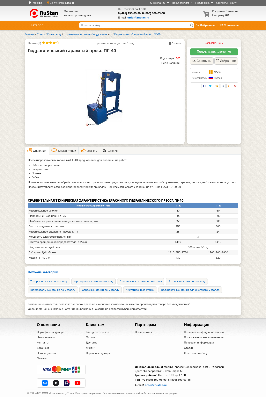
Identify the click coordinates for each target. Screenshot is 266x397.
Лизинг (90, 347)
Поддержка (202, 2)
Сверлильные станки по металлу (141, 281)
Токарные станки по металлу (48, 281)
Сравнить (203, 60)
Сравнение (231, 25)
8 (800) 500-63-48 (153, 13)
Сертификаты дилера (50, 332)
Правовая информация (199, 342)
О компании (158, 2)
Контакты (222, 2)
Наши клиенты (46, 337)
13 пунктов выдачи (62, 2)
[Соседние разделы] (109, 34)
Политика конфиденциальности (204, 332)
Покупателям (181, 2)
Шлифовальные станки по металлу (52, 289)
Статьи (188, 347)
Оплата (90, 337)
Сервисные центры (98, 353)
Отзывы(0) (34, 43)
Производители (46, 353)
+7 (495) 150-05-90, (154, 379)
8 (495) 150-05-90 (129, 13)
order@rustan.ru (156, 384)
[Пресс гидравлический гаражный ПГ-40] (104, 97)
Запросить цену (214, 42)
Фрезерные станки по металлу (93, 281)
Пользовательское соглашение (204, 337)
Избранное (207, 25)
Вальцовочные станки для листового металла (190, 289)
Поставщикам (143, 332)
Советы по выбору (196, 353)
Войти (233, 2)
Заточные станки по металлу (186, 281)
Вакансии (43, 347)
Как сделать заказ (97, 332)
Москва (37, 2)
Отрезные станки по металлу (100, 289)
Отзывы (42, 358)
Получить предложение (214, 51)
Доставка (91, 342)
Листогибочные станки (140, 289)
